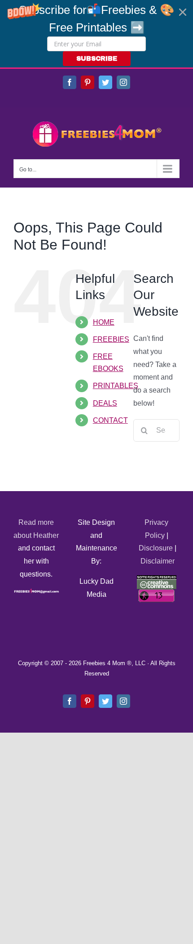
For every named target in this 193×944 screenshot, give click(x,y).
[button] (96, 33)
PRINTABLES (115, 385)
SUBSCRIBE (96, 58)
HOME (103, 322)
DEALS (105, 403)
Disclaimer (157, 561)
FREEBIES (111, 339)
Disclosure (156, 548)
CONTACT (110, 420)
